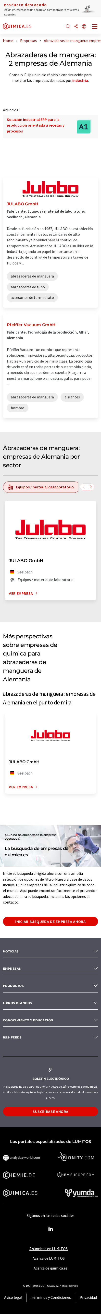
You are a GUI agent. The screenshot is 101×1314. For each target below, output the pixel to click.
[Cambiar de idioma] (84, 26)
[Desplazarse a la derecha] (90, 486)
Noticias (11, 951)
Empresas (12, 968)
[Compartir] (76, 26)
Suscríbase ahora (50, 1111)
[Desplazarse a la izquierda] (83, 486)
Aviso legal (13, 1297)
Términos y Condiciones (51, 1297)
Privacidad (88, 1297)
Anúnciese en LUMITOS (48, 1248)
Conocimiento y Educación (28, 1020)
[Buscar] (67, 26)
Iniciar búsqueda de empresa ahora (50, 921)
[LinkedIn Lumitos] (50, 1229)
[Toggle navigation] (95, 27)
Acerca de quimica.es (50, 1268)
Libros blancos (17, 1003)
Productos (13, 986)
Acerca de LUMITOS (49, 1258)
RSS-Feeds (12, 1037)
